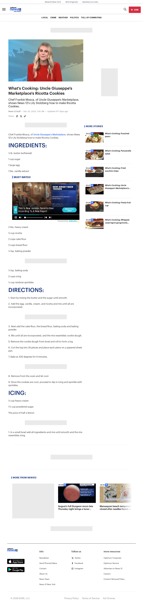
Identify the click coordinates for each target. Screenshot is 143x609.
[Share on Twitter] (21, 116)
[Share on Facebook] (17, 116)
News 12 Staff (14, 111)
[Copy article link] (25, 116)
